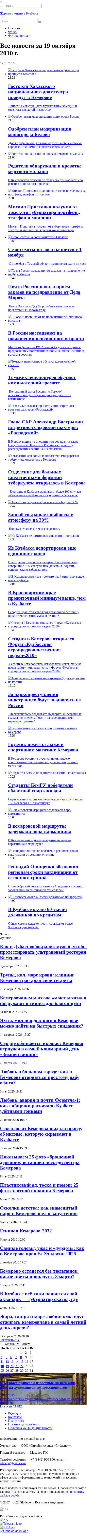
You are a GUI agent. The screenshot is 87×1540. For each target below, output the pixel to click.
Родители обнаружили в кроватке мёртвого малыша (45, 168)
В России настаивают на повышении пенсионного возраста (46, 335)
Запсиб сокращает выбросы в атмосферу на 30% (40, 517)
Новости (14, 28)
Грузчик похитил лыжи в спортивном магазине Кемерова (43, 747)
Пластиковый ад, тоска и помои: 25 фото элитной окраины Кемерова (39, 1187)
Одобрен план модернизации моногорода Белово (39, 131)
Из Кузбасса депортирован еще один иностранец (42, 550)
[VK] (7, 1527)
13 (12, 1361)
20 (12, 1366)
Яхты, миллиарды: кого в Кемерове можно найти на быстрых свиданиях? (41, 1023)
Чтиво (12, 32)
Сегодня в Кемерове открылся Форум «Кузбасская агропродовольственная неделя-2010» (41, 647)
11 (2, 1361)
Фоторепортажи (19, 35)
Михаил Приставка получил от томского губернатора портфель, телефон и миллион (44, 212)
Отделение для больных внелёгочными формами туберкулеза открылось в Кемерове (47, 477)
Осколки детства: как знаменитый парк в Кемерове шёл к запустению (38, 1210)
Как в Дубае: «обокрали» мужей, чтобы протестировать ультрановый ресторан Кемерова (43, 952)
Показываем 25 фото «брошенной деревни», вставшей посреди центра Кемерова (40, 1162)
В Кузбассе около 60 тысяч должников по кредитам (37, 912)
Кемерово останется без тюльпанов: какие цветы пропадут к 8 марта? (39, 1273)
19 (7, 1366)
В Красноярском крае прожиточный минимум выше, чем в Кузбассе (47, 598)
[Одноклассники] (14, 1531)
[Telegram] (11, 1523)
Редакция (14, 1413)
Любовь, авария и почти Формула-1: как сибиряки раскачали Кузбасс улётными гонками (40, 1105)
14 (17, 1361)
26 (7, 1370)
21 (17, 1366)
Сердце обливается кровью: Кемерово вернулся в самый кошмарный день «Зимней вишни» (41, 1049)
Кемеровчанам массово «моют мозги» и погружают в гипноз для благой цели (43, 1000)
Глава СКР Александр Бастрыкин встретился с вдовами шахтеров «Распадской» (45, 427)
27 (12, 1370)
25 (2, 1370)
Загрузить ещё (10, 1340)
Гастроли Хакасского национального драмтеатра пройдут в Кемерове (38, 92)
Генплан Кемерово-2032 (26, 1230)
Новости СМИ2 (11, 1406)
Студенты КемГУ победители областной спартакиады (40, 787)
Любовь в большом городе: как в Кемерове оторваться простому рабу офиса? (39, 1077)
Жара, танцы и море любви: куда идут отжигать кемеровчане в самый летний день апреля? (43, 1322)
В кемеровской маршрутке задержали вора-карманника (39, 828)
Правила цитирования (23, 1424)
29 (21, 1370)
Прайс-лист (16, 1420)
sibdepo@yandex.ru (13, 1463)
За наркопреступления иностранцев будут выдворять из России (44, 700)
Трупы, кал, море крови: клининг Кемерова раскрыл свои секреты (37, 977)
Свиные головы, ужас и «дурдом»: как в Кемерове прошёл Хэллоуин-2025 (42, 1250)
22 (21, 1366)
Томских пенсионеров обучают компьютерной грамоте (42, 380)
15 (21, 1361)
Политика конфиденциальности (30, 1428)
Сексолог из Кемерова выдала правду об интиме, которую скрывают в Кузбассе (41, 1134)
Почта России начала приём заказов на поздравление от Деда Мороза (44, 292)
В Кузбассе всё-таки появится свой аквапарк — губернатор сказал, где (39, 1296)
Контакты (15, 1417)
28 (17, 1370)
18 (2, 1366)
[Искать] (1, 6)
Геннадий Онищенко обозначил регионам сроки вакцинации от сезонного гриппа (43, 872)
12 (7, 1361)
